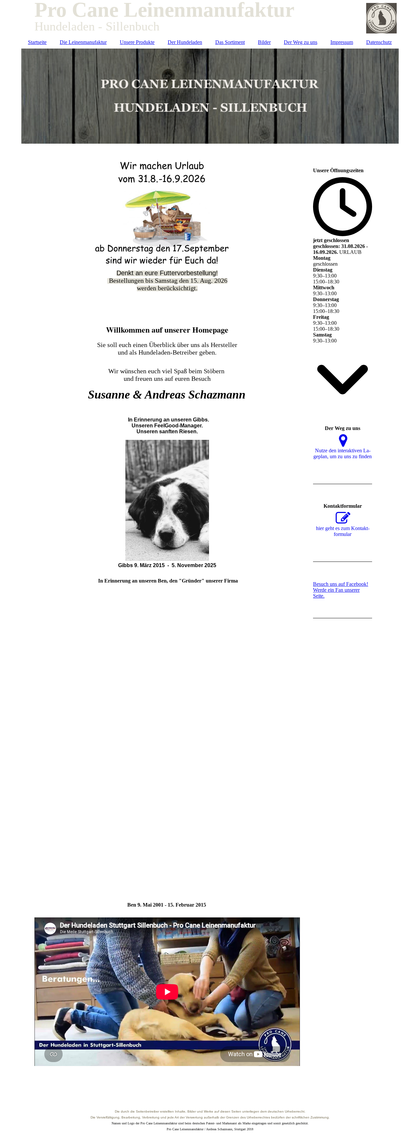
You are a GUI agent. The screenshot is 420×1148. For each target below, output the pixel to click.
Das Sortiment (230, 42)
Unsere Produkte (137, 42)
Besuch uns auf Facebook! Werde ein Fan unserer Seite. (340, 590)
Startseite (37, 42)
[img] (210, 96)
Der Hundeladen (185, 42)
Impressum (341, 42)
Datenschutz (379, 42)
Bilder (264, 42)
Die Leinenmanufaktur (83, 42)
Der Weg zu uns (300, 42)
